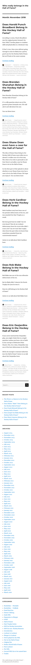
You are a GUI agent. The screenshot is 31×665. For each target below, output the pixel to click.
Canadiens (17, 254)
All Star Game (21, 368)
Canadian (5, 71)
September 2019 (9, 542)
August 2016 (8, 581)
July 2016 (7, 583)
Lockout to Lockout (11, 121)
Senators (24, 73)
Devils (4, 127)
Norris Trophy (16, 313)
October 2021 (8, 490)
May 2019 (7, 551)
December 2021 (9, 485)
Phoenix (13, 189)
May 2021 (7, 501)
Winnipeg (25, 189)
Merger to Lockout (22, 121)
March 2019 (8, 556)
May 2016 (7, 588)
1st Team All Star (23, 123)
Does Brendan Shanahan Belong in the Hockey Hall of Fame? (14, 86)
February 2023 (8, 456)
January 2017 (8, 579)
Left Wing (24, 127)
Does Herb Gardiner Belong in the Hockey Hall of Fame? (15, 202)
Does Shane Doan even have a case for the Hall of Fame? (14, 145)
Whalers (21, 132)
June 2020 (7, 526)
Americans (17, 66)
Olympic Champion (7, 130)
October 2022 (8, 462)
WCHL (25, 256)
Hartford (8, 127)
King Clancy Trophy (16, 127)
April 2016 (7, 590)
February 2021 (8, 508)
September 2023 (9, 442)
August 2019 (8, 544)
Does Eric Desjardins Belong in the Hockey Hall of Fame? (15, 328)
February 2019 (8, 558)
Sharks (16, 315)
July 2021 (7, 497)
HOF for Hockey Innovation (13, 626)
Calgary (12, 254)
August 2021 (8, 494)
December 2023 (9, 435)
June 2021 (7, 499)
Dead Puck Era (18, 120)
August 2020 (8, 522)
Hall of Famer (9, 66)
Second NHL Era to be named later (15, 651)
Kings (3, 313)
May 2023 (7, 449)
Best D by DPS (22, 253)
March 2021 (8, 506)
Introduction (8, 631)
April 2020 (7, 531)
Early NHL (17, 251)
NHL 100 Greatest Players (21, 128)
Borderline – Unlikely (11, 608)
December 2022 (9, 460)
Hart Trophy (10, 256)
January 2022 (8, 483)
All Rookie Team (16, 309)
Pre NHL (7, 649)
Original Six (8, 642)
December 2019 (9, 535)
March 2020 (8, 533)
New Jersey (5, 128)
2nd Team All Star (7, 125)
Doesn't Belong (9, 612)
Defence (4, 256)
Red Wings (21, 130)
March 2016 (8, 592)
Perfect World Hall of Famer (9, 123)
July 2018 (7, 572)
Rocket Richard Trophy (15, 73)
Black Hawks (5, 254)
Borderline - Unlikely (19, 65)
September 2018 (9, 567)
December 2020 (9, 512)
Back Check (8, 120)
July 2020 (7, 524)
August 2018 (8, 569)
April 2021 (7, 503)
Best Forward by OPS (11, 70)
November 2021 (9, 487)
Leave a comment (21, 75)
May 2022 (7, 474)
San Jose (11, 315)
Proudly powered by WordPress (10, 662)
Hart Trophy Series (10, 624)
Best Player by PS (21, 70)
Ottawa (26, 71)
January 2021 (8, 510)
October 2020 (8, 517)
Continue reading (8, 60)
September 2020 (9, 519)
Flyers (21, 370)
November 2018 (9, 563)
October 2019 (8, 540)
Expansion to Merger (11, 617)
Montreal (15, 71)
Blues (13, 125)
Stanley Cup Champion (8, 75)
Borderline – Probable (11, 606)
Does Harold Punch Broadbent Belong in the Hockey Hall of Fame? (14, 28)
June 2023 (7, 446)
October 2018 (8, 565)
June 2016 (7, 585)
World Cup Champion (14, 133)
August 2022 (8, 467)
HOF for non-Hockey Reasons (14, 628)
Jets (9, 188)
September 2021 (9, 492)
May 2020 (7, 528)
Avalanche (9, 311)
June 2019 (7, 549)
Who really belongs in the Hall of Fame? (15, 7)
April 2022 (7, 476)
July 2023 (7, 444)
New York (21, 71)
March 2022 (8, 478)
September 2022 (9, 465)
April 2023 (7, 451)
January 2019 (8, 560)
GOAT (6, 619)
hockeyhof (8, 65)
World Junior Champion (17, 373)
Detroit (23, 125)
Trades (6, 653)
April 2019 (7, 553)
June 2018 (7, 574)
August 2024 (8, 433)
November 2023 (9, 437)
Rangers (16, 130)
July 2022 (7, 469)
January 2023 (8, 458)
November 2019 (9, 538)
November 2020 (9, 515)
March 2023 (8, 453)
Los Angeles (9, 313)
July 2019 (7, 547)
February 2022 (9, 481)
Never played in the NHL (12, 637)
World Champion (7, 191)
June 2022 (7, 471)
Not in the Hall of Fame (11, 640)
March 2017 (8, 576)
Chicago (23, 254)
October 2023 (8, 440)
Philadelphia (5, 372)
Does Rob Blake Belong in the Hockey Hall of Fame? (15, 267)
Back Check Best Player (13, 68)
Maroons (10, 71)
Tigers (21, 256)
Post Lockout (21, 186)
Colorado (20, 311)
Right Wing (5, 73)
